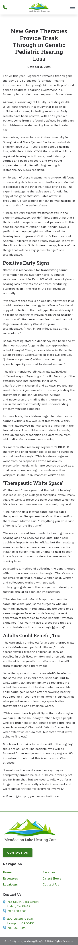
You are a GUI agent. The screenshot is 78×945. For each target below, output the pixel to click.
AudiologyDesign (33, 941)
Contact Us (17, 852)
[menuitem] (19, 872)
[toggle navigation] (72, 7)
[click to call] (5, 7)
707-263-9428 (16, 928)
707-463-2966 (16, 911)
